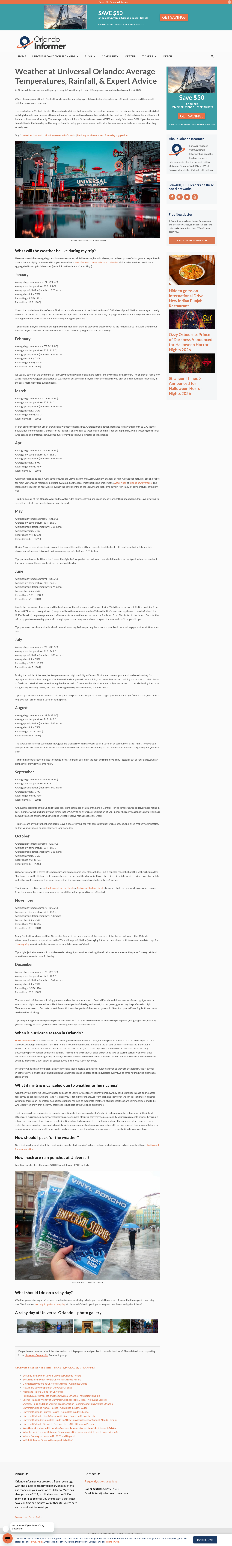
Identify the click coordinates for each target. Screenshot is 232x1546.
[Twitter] (187, 197)
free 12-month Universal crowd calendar (96, 262)
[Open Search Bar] (212, 56)
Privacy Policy (35, 1517)
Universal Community (36, 1355)
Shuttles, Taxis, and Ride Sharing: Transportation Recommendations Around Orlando (68, 1403)
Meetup (130, 56)
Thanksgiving (22, 943)
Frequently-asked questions (100, 1481)
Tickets (147, 56)
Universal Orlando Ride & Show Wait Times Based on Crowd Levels (59, 1415)
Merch (167, 56)
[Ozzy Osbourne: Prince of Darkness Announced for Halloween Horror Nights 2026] (192, 327)
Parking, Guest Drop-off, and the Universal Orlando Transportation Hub (61, 1395)
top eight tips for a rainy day (50, 1304)
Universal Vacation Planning (53, 56)
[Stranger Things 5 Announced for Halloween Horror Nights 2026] (192, 371)
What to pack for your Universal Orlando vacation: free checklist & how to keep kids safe (70, 1431)
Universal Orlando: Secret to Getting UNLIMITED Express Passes (58, 1423)
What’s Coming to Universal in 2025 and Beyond (48, 1436)
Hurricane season (24, 1040)
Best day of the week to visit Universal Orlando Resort (52, 1375)
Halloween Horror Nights (60, 887)
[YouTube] (195, 197)
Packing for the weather (90, 135)
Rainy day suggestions (117, 135)
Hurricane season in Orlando (60, 135)
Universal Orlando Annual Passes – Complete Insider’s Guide (55, 1407)
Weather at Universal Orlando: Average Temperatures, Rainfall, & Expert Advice (69, 1427)
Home (22, 56)
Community (110, 56)
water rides (120, 482)
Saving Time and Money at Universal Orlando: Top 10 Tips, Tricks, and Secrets (65, 1399)
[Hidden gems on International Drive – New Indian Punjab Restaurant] (192, 283)
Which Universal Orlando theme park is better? (48, 1439)
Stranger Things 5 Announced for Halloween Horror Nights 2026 (185, 386)
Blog (88, 56)
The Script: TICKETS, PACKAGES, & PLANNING (67, 1367)
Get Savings (174, 17)
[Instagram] (179, 197)
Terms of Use (21, 1517)
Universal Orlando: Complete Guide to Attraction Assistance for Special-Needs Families (70, 1419)
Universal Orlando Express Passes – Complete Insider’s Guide (56, 1411)
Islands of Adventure (140, 482)
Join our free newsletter (191, 240)
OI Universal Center (26, 1367)
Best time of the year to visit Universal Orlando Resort (52, 1379)
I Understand (205, 1540)
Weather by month (33, 135)
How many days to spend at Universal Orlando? (48, 1387)
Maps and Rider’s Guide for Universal (43, 1391)
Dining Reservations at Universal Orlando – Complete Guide (55, 1383)
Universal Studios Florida (90, 887)
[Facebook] (172, 197)
